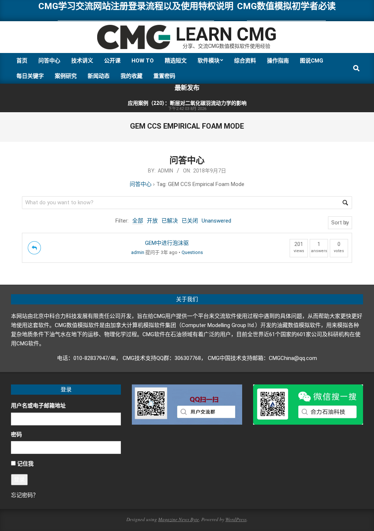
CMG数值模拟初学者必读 (286, 6)
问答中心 (187, 160)
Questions (192, 252)
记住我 (25, 463)
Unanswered (216, 220)
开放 (152, 220)
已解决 (169, 220)
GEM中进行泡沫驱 (167, 243)
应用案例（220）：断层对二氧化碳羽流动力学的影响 (187, 103)
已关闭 (190, 220)
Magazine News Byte (178, 519)
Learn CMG (226, 34)
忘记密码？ (24, 495)
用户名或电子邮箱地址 (38, 405)
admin (137, 252)
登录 (19, 479)
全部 (137, 220)
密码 (16, 434)
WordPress (236, 519)
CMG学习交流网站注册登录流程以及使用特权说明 (135, 6)
